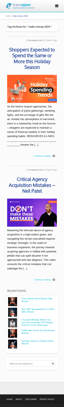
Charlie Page (51, 40)
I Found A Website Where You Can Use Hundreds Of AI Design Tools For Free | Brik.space (37, 322)
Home (9, 399)
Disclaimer (31, 399)
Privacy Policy (47, 399)
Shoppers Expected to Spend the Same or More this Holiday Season (32, 58)
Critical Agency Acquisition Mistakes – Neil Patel (32, 185)
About (19, 399)
